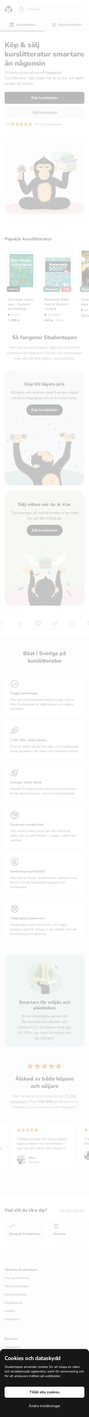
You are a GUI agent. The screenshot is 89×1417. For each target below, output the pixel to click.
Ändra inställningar (44, 1406)
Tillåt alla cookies (44, 1392)
